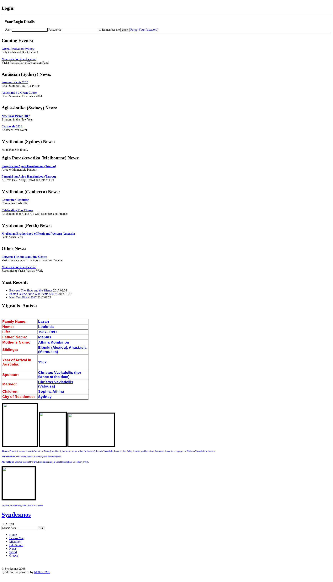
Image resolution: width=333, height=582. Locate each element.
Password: (55, 29)
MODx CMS (42, 572)
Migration (15, 541)
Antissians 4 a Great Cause (19, 92)
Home (13, 534)
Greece (13, 555)
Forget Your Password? (144, 29)
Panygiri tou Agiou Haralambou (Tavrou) (29, 166)
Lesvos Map (16, 538)
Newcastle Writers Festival (19, 59)
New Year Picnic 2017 (16, 116)
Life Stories (16, 545)
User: (8, 29)
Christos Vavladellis (56, 373)
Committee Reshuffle (15, 199)
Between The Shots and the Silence (24, 256)
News (12, 548)
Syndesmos (16, 514)
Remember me (111, 29)
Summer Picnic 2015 (15, 82)
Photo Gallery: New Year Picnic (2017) (33, 294)
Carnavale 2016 (12, 126)
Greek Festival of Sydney (18, 48)
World (13, 552)
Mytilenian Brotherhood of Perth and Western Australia (38, 233)
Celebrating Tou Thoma (17, 210)
